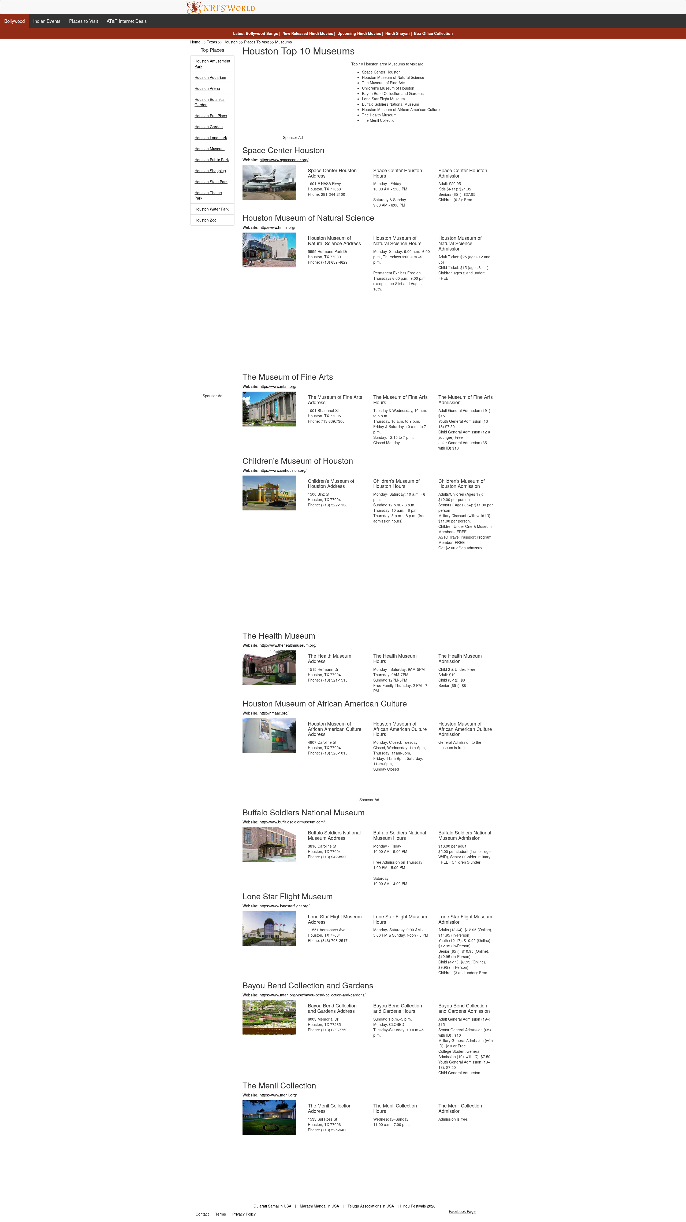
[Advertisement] (212, 311)
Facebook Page (462, 1211)
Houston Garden (209, 126)
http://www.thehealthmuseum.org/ (288, 645)
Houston (230, 42)
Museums (283, 42)
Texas (212, 42)
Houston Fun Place (211, 115)
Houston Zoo (206, 220)
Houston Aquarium (210, 77)
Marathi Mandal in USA (319, 1206)
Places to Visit (83, 20)
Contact (202, 1214)
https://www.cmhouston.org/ (283, 470)
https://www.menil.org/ (278, 1095)
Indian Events (47, 20)
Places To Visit (256, 42)
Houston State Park (211, 181)
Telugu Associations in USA (371, 1206)
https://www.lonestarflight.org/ (285, 905)
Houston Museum (210, 148)
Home (195, 42)
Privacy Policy (244, 1214)
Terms (220, 1214)
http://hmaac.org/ (274, 713)
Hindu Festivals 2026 (417, 1206)
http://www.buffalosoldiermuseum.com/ (292, 822)
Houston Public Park (212, 159)
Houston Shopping (210, 170)
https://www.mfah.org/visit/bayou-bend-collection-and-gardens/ (313, 995)
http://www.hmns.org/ (277, 227)
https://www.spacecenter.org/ (284, 159)
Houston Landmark (211, 137)
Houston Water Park (212, 209)
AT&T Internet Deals (127, 20)
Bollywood (14, 20)
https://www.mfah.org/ (278, 386)
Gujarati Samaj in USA (272, 1206)
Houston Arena (207, 88)
